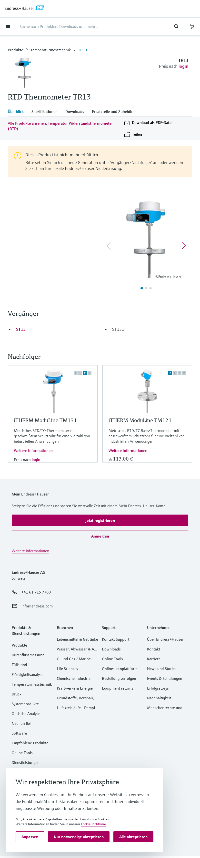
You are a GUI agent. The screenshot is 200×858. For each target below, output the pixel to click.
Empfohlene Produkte (30, 742)
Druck (16, 694)
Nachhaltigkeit (159, 697)
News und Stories (161, 668)
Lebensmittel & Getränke (77, 639)
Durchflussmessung (28, 654)
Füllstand (19, 664)
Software (19, 733)
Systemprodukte (25, 703)
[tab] (18, 112)
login (183, 66)
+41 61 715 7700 (36, 592)
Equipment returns (117, 688)
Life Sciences (67, 668)
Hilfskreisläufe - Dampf (76, 707)
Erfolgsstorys (158, 688)
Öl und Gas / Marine (74, 658)
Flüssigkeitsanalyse (27, 674)
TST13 (20, 329)
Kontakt (153, 649)
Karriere (153, 658)
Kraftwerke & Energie (75, 688)
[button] (100, 520)
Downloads (111, 649)
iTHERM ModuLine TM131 (45, 420)
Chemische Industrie (73, 678)
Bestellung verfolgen (119, 678)
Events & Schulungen (164, 678)
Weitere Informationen (33, 450)
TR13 (82, 49)
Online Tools (22, 752)
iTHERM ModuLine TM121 (140, 420)
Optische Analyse (26, 713)
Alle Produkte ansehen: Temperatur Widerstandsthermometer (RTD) (60, 126)
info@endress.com (37, 606)
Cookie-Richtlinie (93, 824)
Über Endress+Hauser (165, 639)
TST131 (117, 329)
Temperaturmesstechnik (50, 49)
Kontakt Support (115, 639)
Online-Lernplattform (120, 668)
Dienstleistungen (26, 762)
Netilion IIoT (22, 723)
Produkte (15, 49)
